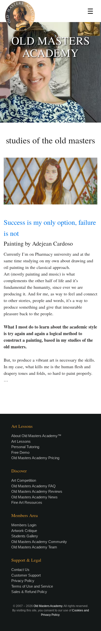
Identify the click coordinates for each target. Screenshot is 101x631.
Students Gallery (24, 536)
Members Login (23, 525)
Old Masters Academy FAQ (33, 486)
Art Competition (23, 480)
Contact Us (20, 570)
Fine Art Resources (26, 502)
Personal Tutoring (25, 447)
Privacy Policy (22, 581)
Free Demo (20, 452)
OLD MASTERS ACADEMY (50, 46)
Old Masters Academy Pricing (35, 458)
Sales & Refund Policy (29, 592)
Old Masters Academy (48, 606)
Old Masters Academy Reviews (36, 491)
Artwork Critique (24, 531)
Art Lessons (21, 441)
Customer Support (26, 575)
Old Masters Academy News (34, 497)
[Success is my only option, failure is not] (50, 181)
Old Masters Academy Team (34, 547)
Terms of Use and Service (32, 586)
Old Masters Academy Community (39, 542)
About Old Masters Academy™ (36, 436)
